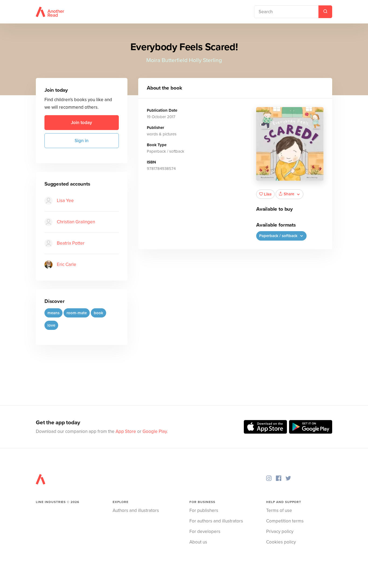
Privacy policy (279, 531)
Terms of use (279, 510)
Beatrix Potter (71, 243)
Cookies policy (281, 542)
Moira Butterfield (167, 60)
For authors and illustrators (216, 521)
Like (268, 194)
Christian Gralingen (76, 222)
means (53, 312)
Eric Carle (66, 264)
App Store (126, 431)
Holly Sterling (205, 60)
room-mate (77, 312)
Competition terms (285, 521)
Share (289, 194)
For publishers (203, 510)
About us (198, 542)
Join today (81, 122)
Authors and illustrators (136, 510)
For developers (204, 531)
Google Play (155, 431)
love (51, 325)
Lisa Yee (65, 200)
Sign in (82, 140)
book (98, 312)
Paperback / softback (278, 235)
